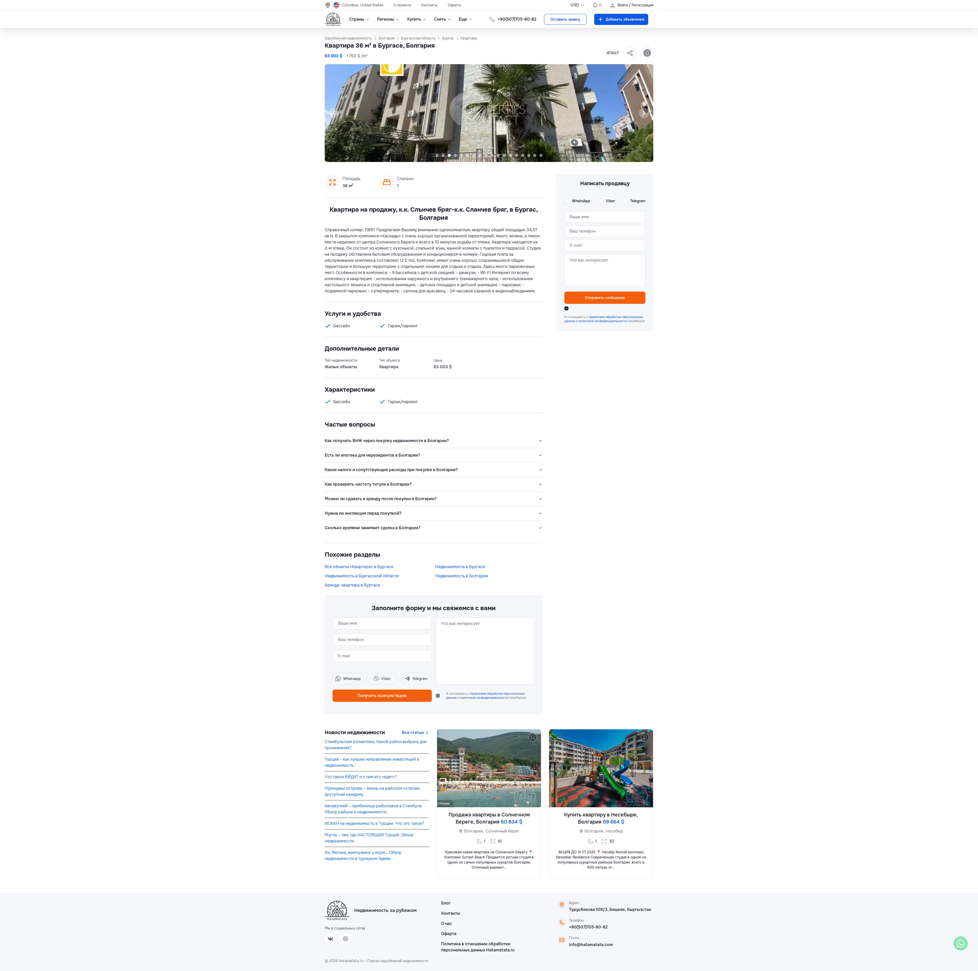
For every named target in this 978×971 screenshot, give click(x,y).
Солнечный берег (502, 831)
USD (574, 5)
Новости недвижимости (355, 732)
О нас (446, 923)
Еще (463, 19)
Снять (440, 19)
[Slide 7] (473, 155)
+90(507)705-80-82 (588, 927)
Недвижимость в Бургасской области (362, 576)
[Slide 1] (437, 155)
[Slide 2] (443, 155)
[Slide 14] (516, 155)
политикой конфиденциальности (484, 698)
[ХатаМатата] (337, 910)
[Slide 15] (522, 155)
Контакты (429, 5)
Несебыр (614, 831)
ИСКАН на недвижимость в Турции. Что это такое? (374, 823)
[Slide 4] (455, 155)
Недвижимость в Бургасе (460, 566)
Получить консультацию (382, 695)
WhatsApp (581, 201)
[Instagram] (345, 939)
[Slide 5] (461, 155)
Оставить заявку (565, 19)
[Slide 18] (540, 155)
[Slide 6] (467, 155)
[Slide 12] (504, 155)
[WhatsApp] (961, 943)
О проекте (402, 5)
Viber (610, 201)
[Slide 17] (534, 155)
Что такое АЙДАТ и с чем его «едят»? (361, 776)
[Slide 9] (485, 155)
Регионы (385, 19)
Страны (356, 19)
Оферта (454, 5)
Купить (414, 19)
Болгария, (474, 831)
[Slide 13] (510, 155)
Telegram (637, 201)
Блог (446, 903)
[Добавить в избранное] (647, 53)
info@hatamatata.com (591, 944)
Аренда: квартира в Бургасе (352, 585)
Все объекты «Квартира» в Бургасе (359, 566)
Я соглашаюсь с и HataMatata (486, 696)
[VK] (330, 939)
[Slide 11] (498, 155)
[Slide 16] (528, 155)
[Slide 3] (449, 155)
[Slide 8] (479, 155)
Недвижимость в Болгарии (461, 576)
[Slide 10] (492, 155)
